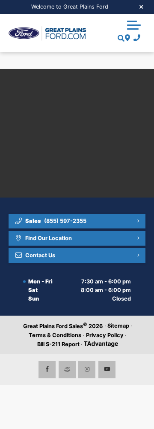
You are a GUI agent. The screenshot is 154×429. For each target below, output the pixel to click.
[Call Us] (135, 38)
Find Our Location (48, 238)
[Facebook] (47, 369)
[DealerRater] (67, 369)
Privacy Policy (105, 335)
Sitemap (118, 326)
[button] (134, 25)
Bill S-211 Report (58, 344)
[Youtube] (107, 369)
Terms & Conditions (55, 335)
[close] (141, 6)
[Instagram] (86, 369)
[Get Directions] (126, 38)
